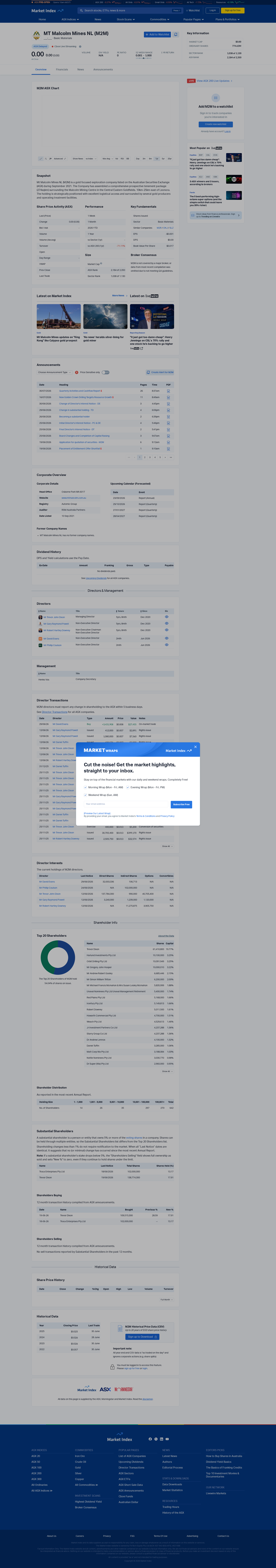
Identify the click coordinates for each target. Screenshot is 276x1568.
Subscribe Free (181, 804)
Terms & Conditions (146, 816)
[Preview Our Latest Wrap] (97, 813)
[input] (126, 804)
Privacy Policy (167, 816)
